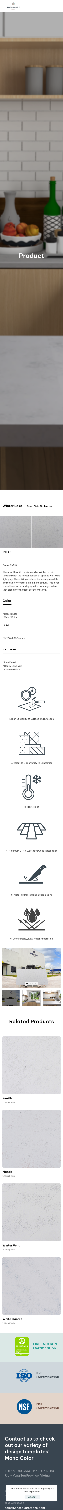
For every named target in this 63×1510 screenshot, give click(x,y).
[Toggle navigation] (50, 6)
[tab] (7, 553)
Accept (32, 1497)
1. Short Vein (8, 1102)
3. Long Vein (8, 1249)
